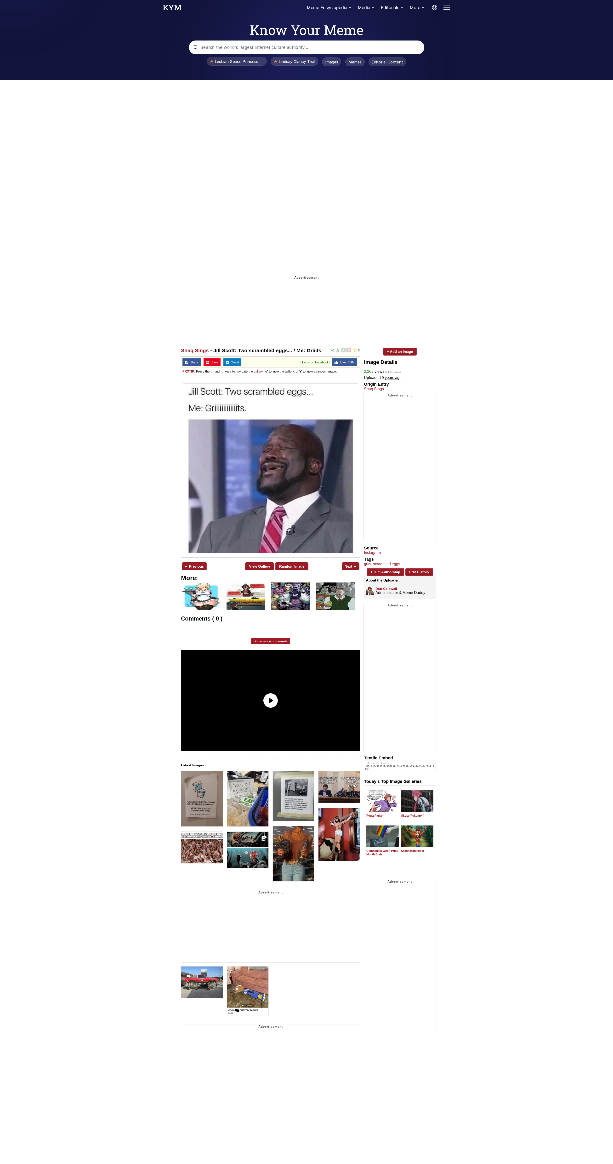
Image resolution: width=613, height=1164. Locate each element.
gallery (258, 371)
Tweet (234, 362)
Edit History (419, 572)
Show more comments (271, 641)
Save (213, 362)
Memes (355, 62)
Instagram (372, 553)
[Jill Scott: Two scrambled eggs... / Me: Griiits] (270, 466)
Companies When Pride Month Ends (382, 852)
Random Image (291, 566)
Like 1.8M (346, 362)
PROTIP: (188, 371)
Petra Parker (375, 815)
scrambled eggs (386, 564)
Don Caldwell (386, 589)
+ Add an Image (400, 352)
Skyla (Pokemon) (412, 815)
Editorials (390, 7)
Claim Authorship (385, 572)
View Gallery (259, 566)
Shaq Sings (195, 350)
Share (193, 362)
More (415, 7)
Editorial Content (387, 62)
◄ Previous (194, 566)
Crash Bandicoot (412, 851)
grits (367, 564)
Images (331, 62)
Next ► (351, 566)
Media (364, 7)
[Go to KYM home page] (172, 8)
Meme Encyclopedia (327, 7)
